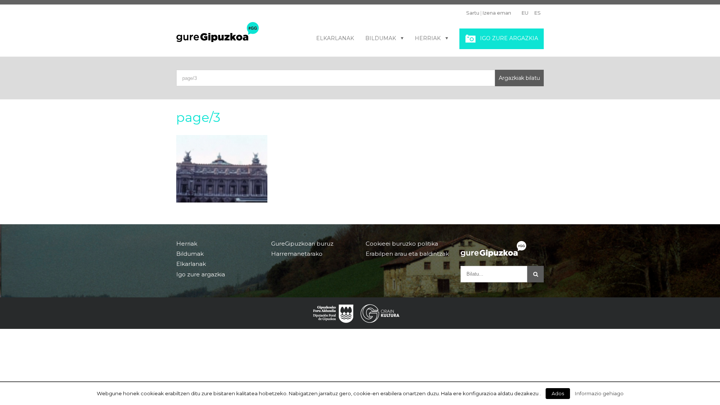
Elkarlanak (335, 38)
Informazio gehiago (599, 393)
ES (537, 13)
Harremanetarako (296, 253)
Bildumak (380, 38)
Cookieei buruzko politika (402, 243)
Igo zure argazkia (509, 38)
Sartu (472, 13)
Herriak (428, 38)
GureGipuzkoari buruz (302, 243)
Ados (558, 393)
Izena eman (497, 13)
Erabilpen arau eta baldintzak (407, 253)
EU (525, 13)
